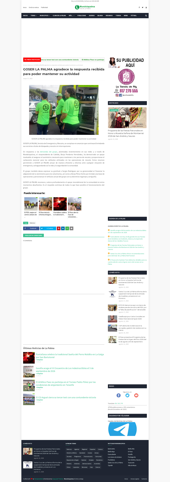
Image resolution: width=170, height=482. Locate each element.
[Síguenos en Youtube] (136, 397)
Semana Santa (86, 463)
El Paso (130, 452)
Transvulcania (88, 456)
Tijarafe (110, 465)
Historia (69, 463)
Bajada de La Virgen (73, 460)
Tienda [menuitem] (118, 16)
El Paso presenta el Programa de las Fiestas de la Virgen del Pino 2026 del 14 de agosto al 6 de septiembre (132, 339)
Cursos (90, 453)
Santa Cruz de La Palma (115, 463)
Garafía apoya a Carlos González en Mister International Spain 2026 (132, 318)
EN (116, 403)
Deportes (92, 449)
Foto (91, 467)
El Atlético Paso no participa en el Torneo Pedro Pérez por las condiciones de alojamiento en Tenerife (66, 383)
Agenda (76, 449)
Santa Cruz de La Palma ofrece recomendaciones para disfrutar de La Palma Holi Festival (126, 255)
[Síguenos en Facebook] (119, 397)
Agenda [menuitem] (91, 16)
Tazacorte (131, 463)
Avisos (96, 453)
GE (119, 403)
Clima (68, 467)
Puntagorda (132, 457)
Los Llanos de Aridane (115, 457)
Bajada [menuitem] (100, 16)
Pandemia (99, 460)
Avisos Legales (135, 479)
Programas (77, 456)
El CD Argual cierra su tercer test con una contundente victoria (44, 60)
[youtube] (146, 7)
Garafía (130, 454)
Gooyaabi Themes (57, 479)
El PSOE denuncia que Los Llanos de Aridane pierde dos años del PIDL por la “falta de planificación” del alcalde (133, 307)
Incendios (97, 463)
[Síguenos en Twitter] (127, 397)
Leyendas (76, 467)
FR (122, 403)
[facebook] (139, 7)
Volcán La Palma (72, 453)
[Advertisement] (85, 38)
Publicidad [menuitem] (81, 16)
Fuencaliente (112, 454)
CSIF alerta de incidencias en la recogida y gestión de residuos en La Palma (132, 328)
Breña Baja (111, 452)
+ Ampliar (39, 360)
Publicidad (44, 7)
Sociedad (82, 453)
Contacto (144, 479)
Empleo (91, 460)
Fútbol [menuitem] (134, 16)
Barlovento (111, 449)
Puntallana (111, 460)
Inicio (25, 7)
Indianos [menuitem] (109, 16)
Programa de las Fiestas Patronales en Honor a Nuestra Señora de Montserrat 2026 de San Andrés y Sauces (126, 133)
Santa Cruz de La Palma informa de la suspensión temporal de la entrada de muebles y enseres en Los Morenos (133, 295)
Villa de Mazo (132, 465)
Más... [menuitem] (71, 16)
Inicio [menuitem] (25, 16)
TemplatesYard (38, 479)
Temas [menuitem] (33, 16)
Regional (84, 449)
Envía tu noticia (34, 7)
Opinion (83, 460)
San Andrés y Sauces (134, 460)
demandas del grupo (48, 152)
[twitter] (142, 7)
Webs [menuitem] (126, 16)
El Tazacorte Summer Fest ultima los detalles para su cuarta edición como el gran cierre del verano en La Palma (127, 262)
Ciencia (98, 467)
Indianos (76, 463)
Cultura (100, 449)
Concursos (98, 456)
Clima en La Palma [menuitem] (59, 16)
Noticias (30, 65)
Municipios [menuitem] (44, 16)
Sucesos (69, 456)
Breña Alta (131, 449)
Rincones (84, 467)
